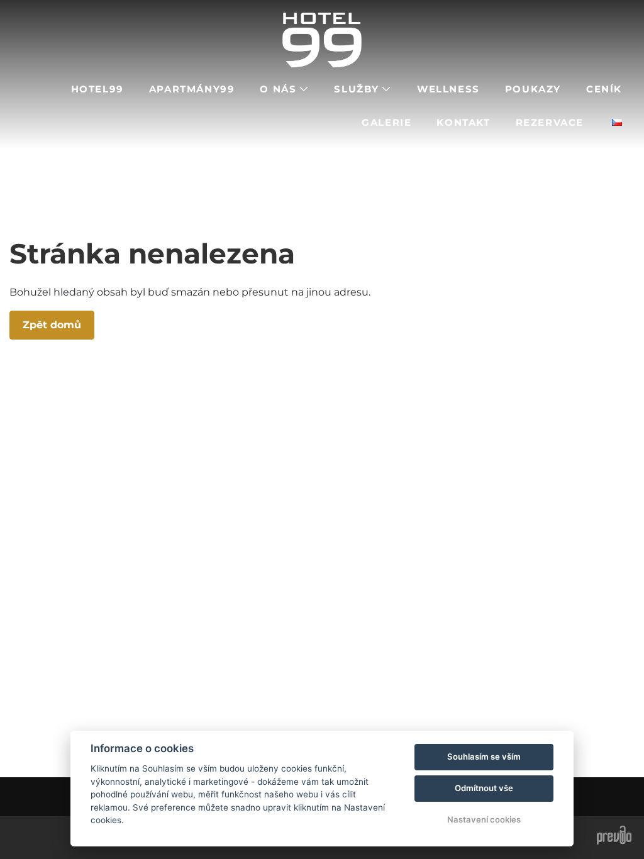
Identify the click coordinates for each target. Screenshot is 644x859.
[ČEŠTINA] (617, 122)
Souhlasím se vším (484, 756)
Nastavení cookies (484, 819)
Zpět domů (52, 325)
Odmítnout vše (484, 788)
